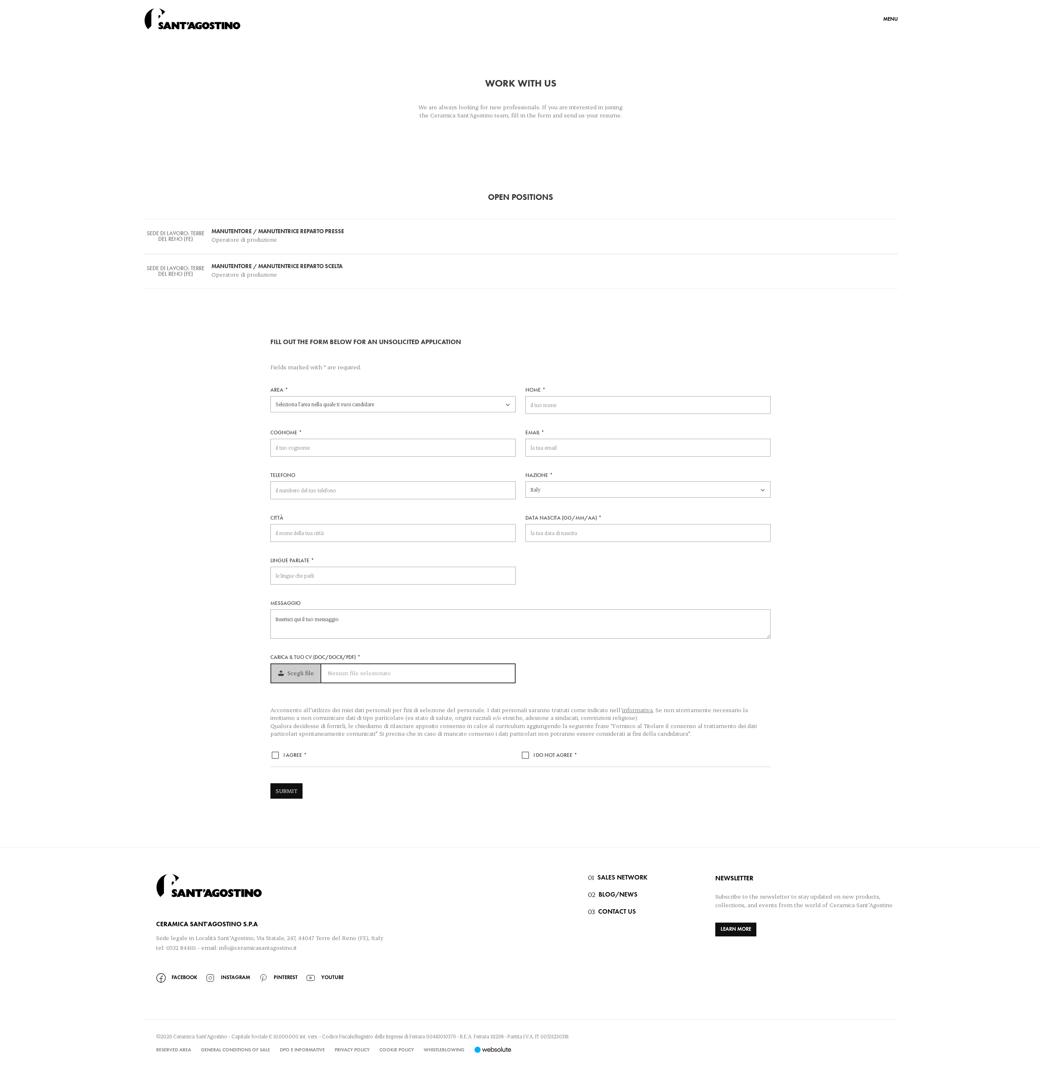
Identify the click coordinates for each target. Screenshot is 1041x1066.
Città (276, 518)
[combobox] (393, 404)
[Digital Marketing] (492, 1049)
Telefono (282, 475)
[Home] (192, 18)
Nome (533, 390)
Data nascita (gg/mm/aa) (561, 518)
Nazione (536, 475)
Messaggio (285, 603)
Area (276, 390)
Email (532, 433)
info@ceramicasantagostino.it (258, 947)
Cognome (283, 433)
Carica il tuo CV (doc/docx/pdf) (313, 657)
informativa (637, 710)
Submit (286, 791)
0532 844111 (181, 947)
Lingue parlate (289, 560)
